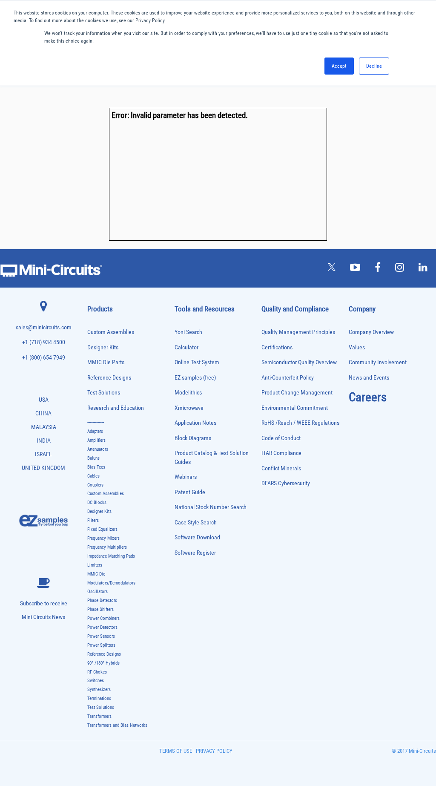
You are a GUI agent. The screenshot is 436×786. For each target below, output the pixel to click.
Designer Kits (102, 347)
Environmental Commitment (294, 408)
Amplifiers (96, 440)
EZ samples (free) (195, 377)
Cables (93, 476)
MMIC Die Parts (105, 362)
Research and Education (115, 408)
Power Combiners (103, 618)
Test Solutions (103, 392)
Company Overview (371, 332)
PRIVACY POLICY (213, 751)
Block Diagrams (193, 438)
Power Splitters (101, 645)
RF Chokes (97, 672)
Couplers (95, 485)
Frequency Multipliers (107, 547)
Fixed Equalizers (102, 529)
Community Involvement (378, 362)
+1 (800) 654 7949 (43, 357)
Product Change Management (297, 392)
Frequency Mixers (103, 538)
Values (357, 347)
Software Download (197, 537)
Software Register (195, 552)
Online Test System (197, 362)
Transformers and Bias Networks (117, 725)
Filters (93, 520)
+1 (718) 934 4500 (43, 342)
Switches (95, 680)
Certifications (277, 347)
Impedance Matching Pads (111, 556)
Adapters (95, 431)
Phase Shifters (100, 609)
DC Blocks (96, 502)
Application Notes (195, 422)
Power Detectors (102, 627)
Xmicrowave (189, 408)
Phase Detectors (102, 600)
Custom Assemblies (110, 332)
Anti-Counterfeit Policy (287, 377)
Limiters (94, 565)
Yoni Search (188, 332)
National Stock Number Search (211, 507)
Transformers (99, 716)
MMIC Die (96, 574)
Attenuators (97, 449)
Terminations (99, 698)
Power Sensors (101, 636)
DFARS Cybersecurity (285, 483)
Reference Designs (109, 377)
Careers (368, 397)
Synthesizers (99, 689)
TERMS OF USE (175, 751)
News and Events (369, 377)
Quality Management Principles (298, 332)
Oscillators (97, 591)
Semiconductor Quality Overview (299, 362)
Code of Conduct (281, 438)
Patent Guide (190, 492)
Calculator (186, 347)
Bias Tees (96, 467)
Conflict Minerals (281, 468)
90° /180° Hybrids (103, 663)
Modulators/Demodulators (111, 583)
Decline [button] (374, 66)
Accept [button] (339, 66)
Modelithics (188, 392)
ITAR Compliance (281, 453)
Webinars (186, 477)
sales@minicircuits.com (44, 327)
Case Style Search (196, 522)
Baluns (93, 458)
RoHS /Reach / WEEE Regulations (300, 422)
